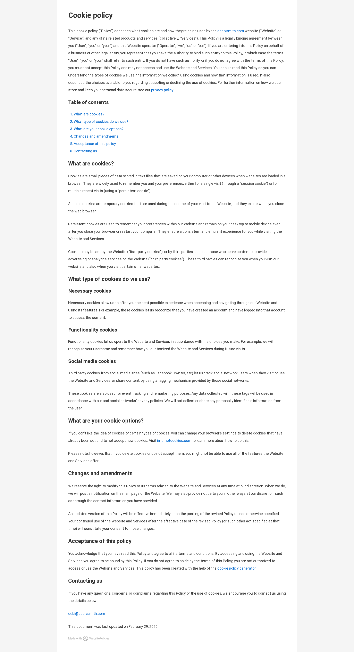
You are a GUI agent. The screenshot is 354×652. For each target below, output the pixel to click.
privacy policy (162, 90)
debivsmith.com (230, 31)
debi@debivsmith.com (86, 613)
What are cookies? (89, 114)
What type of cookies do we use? (101, 121)
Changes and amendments (96, 136)
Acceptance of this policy (95, 143)
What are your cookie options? (99, 129)
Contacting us (85, 151)
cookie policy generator (236, 568)
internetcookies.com (174, 440)
